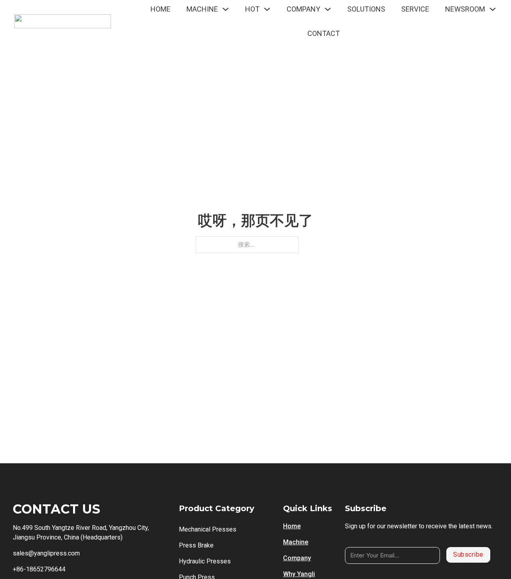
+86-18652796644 (39, 569)
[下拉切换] (225, 9)
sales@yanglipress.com (46, 553)
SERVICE (415, 9)
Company (297, 558)
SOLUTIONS (366, 9)
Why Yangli (299, 574)
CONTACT (323, 33)
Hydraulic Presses (205, 561)
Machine (295, 542)
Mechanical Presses (207, 529)
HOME (160, 9)
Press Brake (196, 545)
